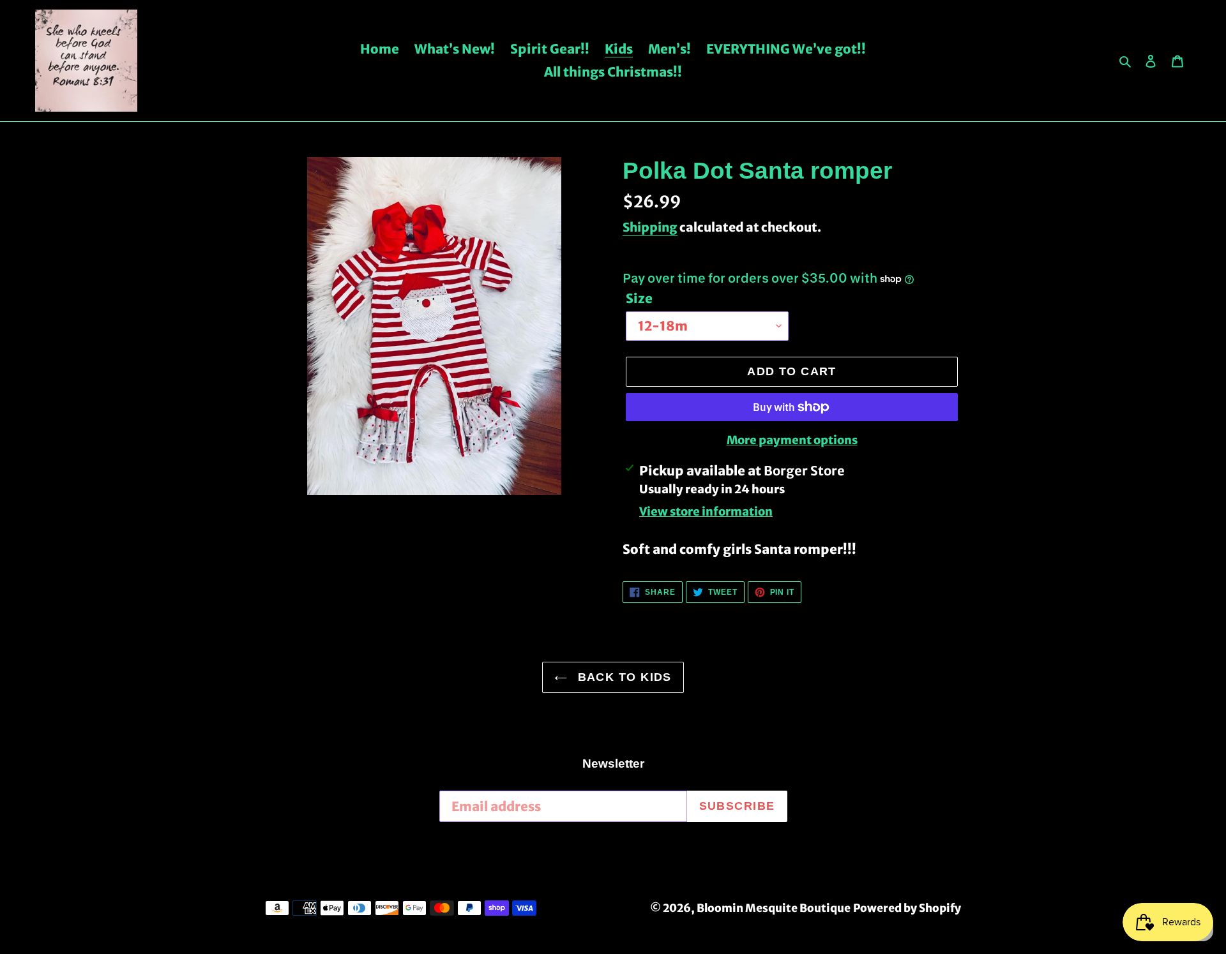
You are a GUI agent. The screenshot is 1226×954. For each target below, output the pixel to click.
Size (639, 298)
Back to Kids (622, 677)
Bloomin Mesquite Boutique (774, 908)
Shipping (650, 227)
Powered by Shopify (907, 908)
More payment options (792, 440)
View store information (706, 511)
